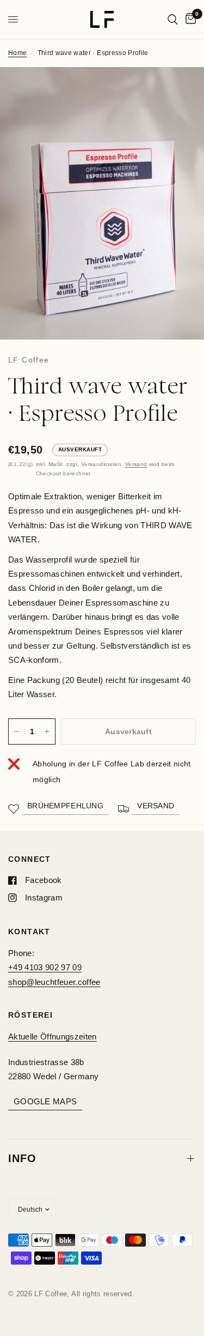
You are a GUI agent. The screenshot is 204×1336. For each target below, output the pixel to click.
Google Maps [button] (45, 1101)
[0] (189, 19)
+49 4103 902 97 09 (45, 967)
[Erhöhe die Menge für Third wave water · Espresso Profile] (47, 731)
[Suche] (173, 19)
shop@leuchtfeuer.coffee (54, 982)
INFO (22, 1158)
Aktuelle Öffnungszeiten (52, 1036)
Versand (136, 464)
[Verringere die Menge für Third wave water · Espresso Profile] (17, 731)
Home (17, 53)
